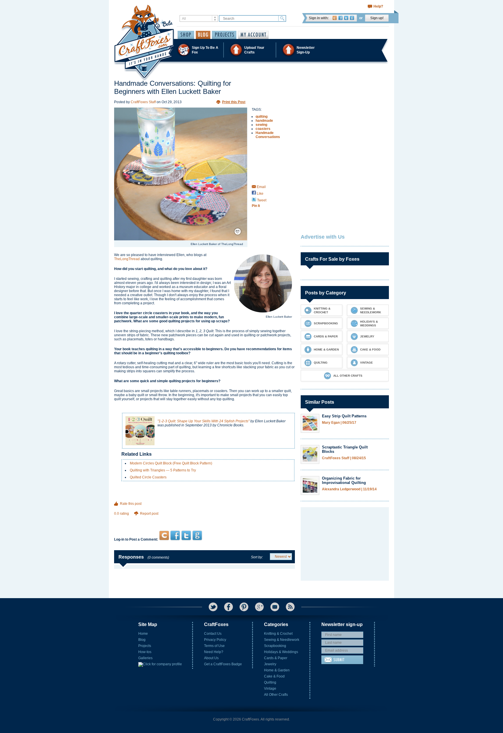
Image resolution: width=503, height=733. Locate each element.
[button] (251, 50)
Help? (378, 6)
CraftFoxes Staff (143, 102)
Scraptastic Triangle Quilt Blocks (345, 449)
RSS (290, 607)
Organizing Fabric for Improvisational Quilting (344, 480)
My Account (253, 35)
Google (352, 18)
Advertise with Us (323, 237)
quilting (262, 117)
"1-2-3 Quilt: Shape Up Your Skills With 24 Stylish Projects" (203, 421)
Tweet (261, 200)
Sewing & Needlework (281, 640)
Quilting (270, 682)
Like (259, 194)
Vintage (270, 688)
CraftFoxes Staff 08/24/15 (344, 458)
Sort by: (257, 557)
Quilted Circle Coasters (148, 477)
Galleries (145, 658)
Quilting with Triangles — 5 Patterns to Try (163, 470)
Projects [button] (224, 35)
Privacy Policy (215, 640)
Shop (186, 35)
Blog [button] (203, 35)
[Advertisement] (204, 519)
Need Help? (213, 652)
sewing (261, 125)
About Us (211, 658)
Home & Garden (277, 670)
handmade (264, 121)
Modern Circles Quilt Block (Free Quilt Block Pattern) (171, 463)
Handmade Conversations (268, 135)
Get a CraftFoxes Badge (223, 664)
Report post (149, 514)
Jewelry (270, 664)
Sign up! (377, 18)
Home (143, 634)
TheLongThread (127, 259)
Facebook (340, 18)
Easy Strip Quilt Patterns (344, 416)
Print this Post (233, 102)
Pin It (256, 206)
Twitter (346, 18)
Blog (142, 640)
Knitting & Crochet (278, 634)
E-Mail (274, 607)
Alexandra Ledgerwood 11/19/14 (349, 489)
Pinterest (244, 607)
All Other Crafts (276, 695)
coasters (263, 129)
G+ (259, 607)
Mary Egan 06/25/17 (339, 423)
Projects (144, 646)
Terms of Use (214, 646)
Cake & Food (274, 676)
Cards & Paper (275, 658)
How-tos (144, 652)
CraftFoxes (334, 18)
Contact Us (213, 634)
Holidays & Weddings (281, 652)
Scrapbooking (275, 646)
